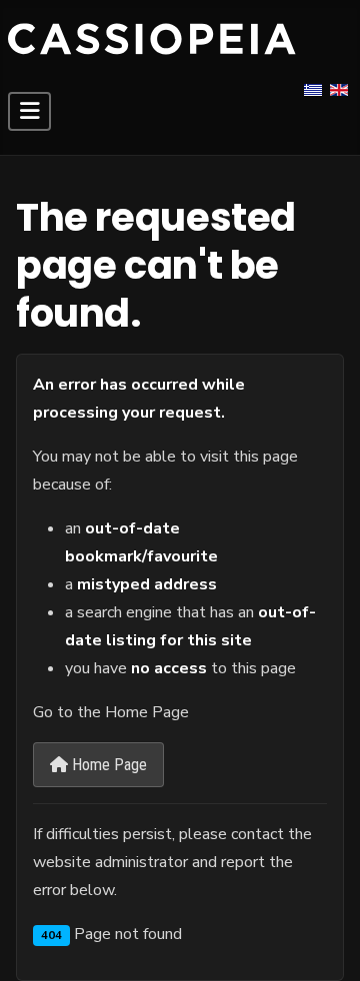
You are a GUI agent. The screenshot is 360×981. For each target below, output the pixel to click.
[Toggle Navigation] (29, 111)
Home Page (107, 764)
